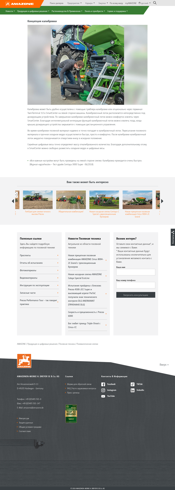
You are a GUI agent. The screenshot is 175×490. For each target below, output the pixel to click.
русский (144, 3)
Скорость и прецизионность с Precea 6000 (86, 314)
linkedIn (140, 390)
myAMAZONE (131, 3)
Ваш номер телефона (125, 280)
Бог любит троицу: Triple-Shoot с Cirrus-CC (84, 325)
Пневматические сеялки (87, 344)
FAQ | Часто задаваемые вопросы (81, 388)
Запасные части (27, 293)
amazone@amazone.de (33, 407)
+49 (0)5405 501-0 (33, 399)
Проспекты (25, 255)
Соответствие (25, 431)
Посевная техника (67, 344)
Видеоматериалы (28, 278)
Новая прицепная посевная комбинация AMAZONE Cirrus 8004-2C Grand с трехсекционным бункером (85, 261)
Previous (13, 201)
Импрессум (24, 418)
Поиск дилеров (56, 3)
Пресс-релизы (73, 392)
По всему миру (116, 3)
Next (162, 201)
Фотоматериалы (28, 270)
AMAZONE (21, 344)
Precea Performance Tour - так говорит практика (38, 302)
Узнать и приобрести (94, 11)
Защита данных (26, 422)
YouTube (111, 396)
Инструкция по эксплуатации (34, 285)
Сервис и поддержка (116, 11)
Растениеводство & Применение (66, 11)
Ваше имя (120, 267)
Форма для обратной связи (79, 384)
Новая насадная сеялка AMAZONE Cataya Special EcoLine (85, 276)
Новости (9, 11)
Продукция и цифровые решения (32, 11)
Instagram (111, 390)
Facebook (111, 384)
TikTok (139, 384)
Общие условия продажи (30, 427)
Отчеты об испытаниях (31, 263)
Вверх (163, 364)
